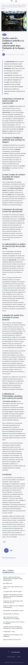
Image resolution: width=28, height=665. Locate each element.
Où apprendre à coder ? (9, 631)
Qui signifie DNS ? (7, 583)
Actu (7, 5)
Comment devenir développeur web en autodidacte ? (13, 635)
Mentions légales (11, 656)
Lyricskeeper (15, 652)
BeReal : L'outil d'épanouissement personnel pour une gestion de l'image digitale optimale (12, 578)
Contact (19, 656)
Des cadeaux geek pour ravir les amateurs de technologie (13, 622)
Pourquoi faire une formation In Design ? (13, 610)
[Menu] (16, 1)
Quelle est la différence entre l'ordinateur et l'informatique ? (13, 606)
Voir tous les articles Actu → (9, 557)
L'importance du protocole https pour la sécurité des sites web (13, 601)
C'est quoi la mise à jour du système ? (12, 591)
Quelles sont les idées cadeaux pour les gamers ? (13, 587)
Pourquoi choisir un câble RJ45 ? (11, 614)
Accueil (3, 5)
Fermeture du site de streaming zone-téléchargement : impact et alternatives (13, 627)
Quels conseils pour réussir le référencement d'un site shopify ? (11, 617)
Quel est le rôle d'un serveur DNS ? (12, 639)
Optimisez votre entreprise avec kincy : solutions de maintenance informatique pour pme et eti (13, 596)
